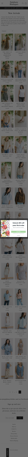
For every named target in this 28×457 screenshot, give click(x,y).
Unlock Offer (18, 231)
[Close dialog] (26, 220)
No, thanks (18, 235)
